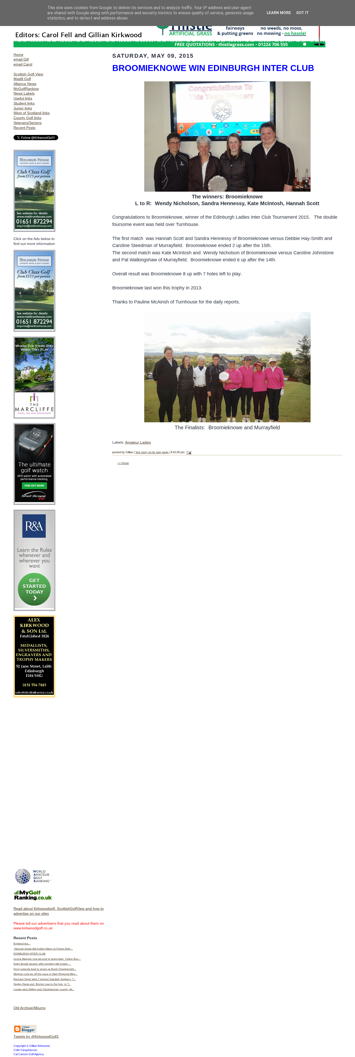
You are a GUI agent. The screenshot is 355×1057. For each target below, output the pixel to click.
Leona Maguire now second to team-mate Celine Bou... (47, 958)
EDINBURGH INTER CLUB (29, 953)
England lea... (22, 943)
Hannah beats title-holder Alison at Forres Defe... (43, 948)
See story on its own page (152, 452)
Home (18, 55)
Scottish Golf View (28, 74)
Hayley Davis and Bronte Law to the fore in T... (42, 984)
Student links (24, 103)
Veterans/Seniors (28, 123)
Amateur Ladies (138, 442)
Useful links (23, 98)
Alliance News (25, 84)
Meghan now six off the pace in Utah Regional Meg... (45, 973)
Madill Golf (22, 79)
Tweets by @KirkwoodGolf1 (36, 1036)
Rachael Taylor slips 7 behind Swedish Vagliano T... (45, 979)
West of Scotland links (32, 113)
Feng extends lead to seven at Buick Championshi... (45, 969)
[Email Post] (188, 452)
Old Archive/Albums (29, 1008)
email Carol (23, 64)
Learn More (279, 13)
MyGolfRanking (26, 89)
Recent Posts (24, 128)
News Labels (24, 93)
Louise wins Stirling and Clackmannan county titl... (44, 989)
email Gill (21, 59)
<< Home (123, 463)
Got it (302, 13)
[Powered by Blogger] (25, 1032)
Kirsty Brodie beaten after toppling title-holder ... (42, 963)
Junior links (23, 108)
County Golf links (27, 118)
